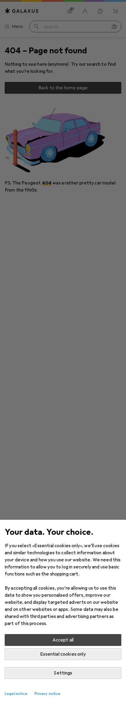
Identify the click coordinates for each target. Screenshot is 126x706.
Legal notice (16, 693)
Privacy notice (48, 693)
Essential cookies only (63, 654)
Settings (63, 673)
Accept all (63, 640)
